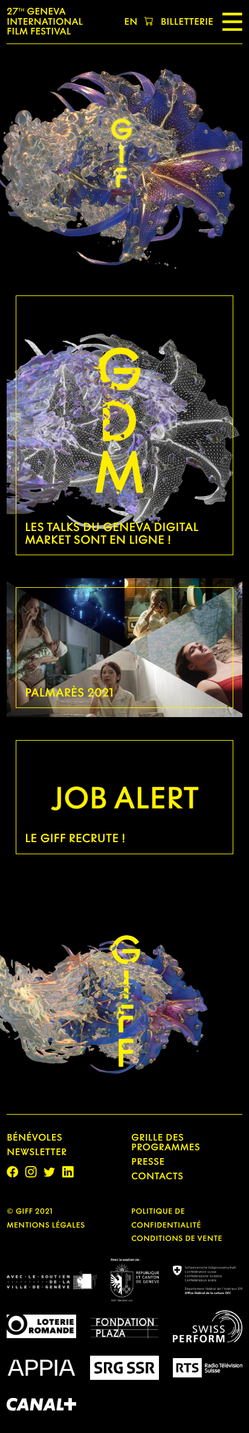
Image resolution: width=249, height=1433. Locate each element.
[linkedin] (68, 1172)
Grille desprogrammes (165, 1142)
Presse (148, 1161)
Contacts (157, 1176)
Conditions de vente (176, 1238)
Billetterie (187, 21)
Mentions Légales (46, 1224)
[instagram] (31, 1172)
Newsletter (37, 1152)
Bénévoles (34, 1137)
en (131, 21)
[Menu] (232, 22)
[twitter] (49, 1172)
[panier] (149, 22)
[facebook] (12, 1172)
